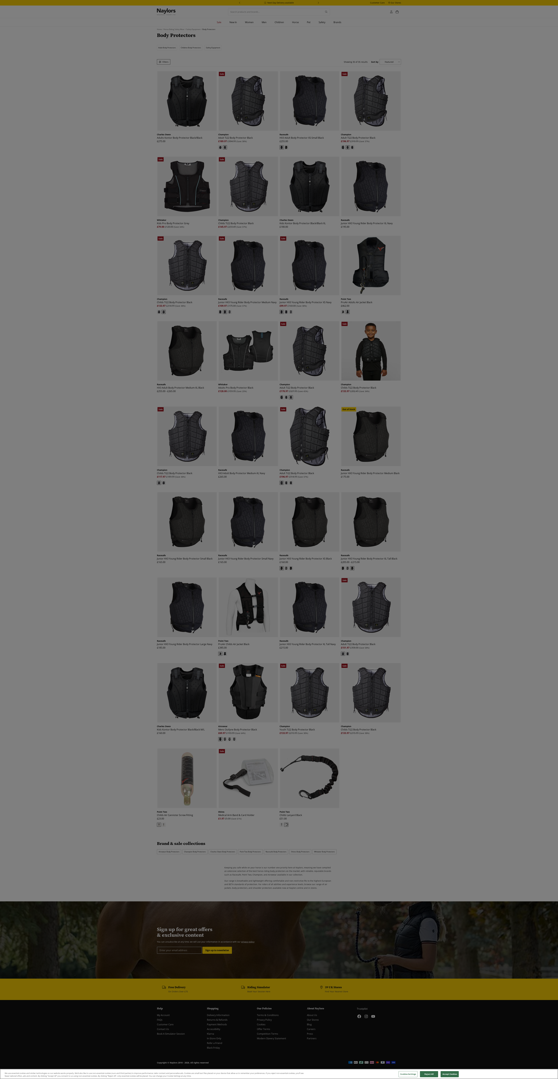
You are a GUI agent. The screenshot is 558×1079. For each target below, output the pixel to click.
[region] (279, 1074)
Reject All (429, 1074)
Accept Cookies (449, 1074)
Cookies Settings (408, 1074)
